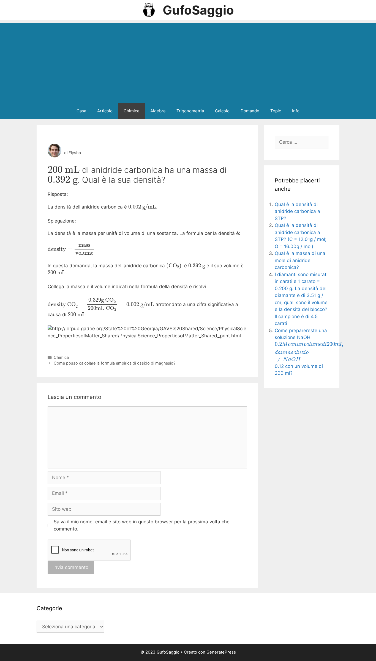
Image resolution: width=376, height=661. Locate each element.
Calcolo (222, 110)
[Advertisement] (188, 61)
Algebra (157, 110)
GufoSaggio (198, 10)
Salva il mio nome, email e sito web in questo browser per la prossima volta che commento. (142, 525)
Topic (275, 110)
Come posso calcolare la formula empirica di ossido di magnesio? (114, 363)
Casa (81, 110)
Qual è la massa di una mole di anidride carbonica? (300, 260)
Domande (250, 110)
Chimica (131, 110)
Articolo (105, 110)
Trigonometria (190, 110)
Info (295, 110)
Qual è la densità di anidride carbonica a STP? (297, 211)
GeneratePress (221, 652)
